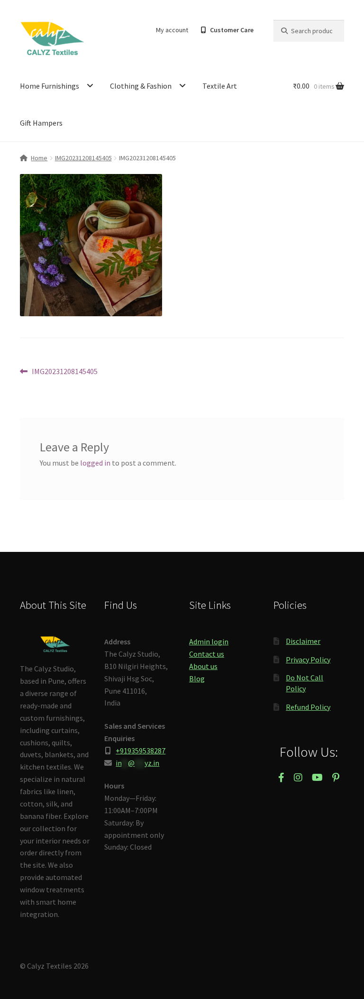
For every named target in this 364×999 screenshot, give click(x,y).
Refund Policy (308, 707)
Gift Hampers (41, 123)
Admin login (208, 641)
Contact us (206, 654)
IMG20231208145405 (83, 158)
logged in (95, 462)
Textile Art (219, 86)
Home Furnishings (49, 86)
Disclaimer (303, 641)
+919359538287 (140, 750)
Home (39, 158)
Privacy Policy (308, 659)
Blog (197, 678)
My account (172, 30)
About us (203, 666)
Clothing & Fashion (141, 86)
